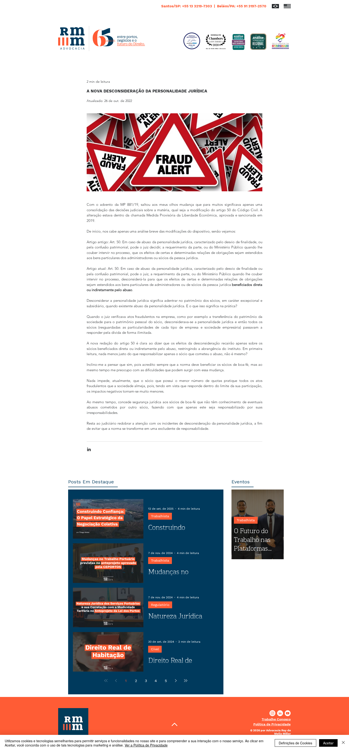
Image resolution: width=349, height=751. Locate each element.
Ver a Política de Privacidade (146, 745)
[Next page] (175, 680)
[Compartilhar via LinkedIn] (89, 449)
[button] (276, 719)
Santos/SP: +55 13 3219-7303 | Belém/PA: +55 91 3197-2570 (213, 6)
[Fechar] (343, 743)
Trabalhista (160, 516)
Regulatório (160, 605)
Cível (155, 649)
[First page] (106, 680)
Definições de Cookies (295, 743)
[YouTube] (288, 713)
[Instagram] (272, 713)
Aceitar (328, 743)
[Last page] (185, 680)
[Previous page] (116, 680)
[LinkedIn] (280, 713)
